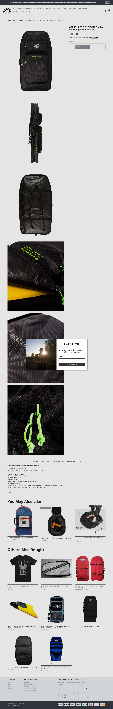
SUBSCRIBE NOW (72, 364)
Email (60, 356)
